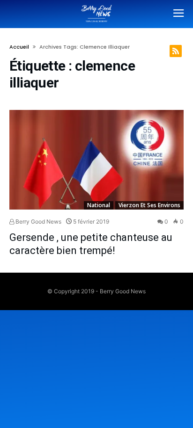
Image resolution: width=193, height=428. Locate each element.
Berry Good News (37, 221)
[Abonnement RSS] (176, 51)
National (98, 205)
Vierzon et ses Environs (149, 205)
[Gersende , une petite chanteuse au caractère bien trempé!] (96, 160)
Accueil (19, 47)
